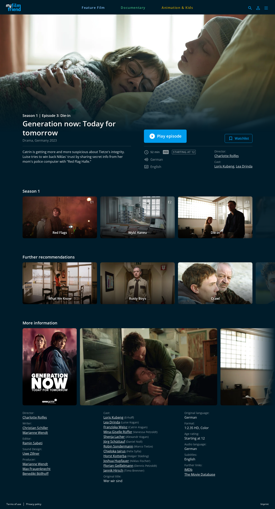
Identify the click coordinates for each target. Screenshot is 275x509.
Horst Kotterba (114, 456)
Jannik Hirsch (113, 470)
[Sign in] (258, 8)
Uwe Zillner (31, 453)
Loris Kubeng (224, 166)
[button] (266, 8)
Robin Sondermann (118, 446)
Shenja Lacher (114, 436)
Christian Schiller (35, 428)
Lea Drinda (244, 166)
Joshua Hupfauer (116, 461)
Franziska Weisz (115, 427)
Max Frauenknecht (37, 469)
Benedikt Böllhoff (36, 473)
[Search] (250, 8)
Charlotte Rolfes (226, 156)
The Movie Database (199, 474)
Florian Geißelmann (118, 465)
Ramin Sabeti (32, 443)
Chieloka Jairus (114, 451)
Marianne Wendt (35, 432)
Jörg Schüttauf (114, 441)
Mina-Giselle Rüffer (117, 432)
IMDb (188, 469)
